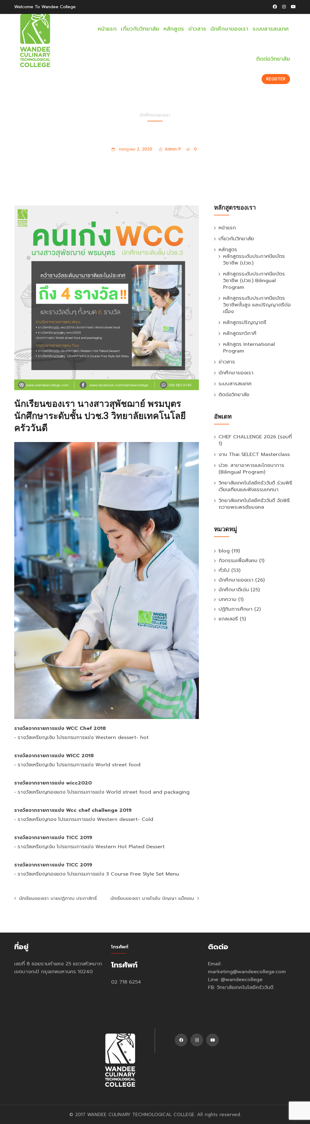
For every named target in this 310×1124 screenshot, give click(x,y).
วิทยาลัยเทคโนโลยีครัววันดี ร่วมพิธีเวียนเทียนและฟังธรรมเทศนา (255, 486)
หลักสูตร (173, 29)
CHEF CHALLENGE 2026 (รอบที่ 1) (255, 440)
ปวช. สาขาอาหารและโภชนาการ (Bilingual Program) (251, 468)
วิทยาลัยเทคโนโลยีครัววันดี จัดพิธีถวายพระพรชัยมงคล (254, 504)
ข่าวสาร (197, 29)
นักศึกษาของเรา (229, 29)
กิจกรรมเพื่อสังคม (238, 560)
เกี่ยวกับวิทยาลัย (140, 29)
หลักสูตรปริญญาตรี (244, 322)
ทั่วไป (224, 570)
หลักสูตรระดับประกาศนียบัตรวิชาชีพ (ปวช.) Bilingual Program (254, 280)
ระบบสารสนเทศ (270, 29)
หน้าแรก (107, 29)
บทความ (227, 599)
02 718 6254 (126, 982)
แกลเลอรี (228, 619)
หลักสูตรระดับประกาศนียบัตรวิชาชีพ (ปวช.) (254, 259)
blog (224, 551)
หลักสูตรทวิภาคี (239, 333)
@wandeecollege (241, 979)
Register (275, 79)
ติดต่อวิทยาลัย (273, 59)
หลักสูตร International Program (249, 347)
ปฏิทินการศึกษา (235, 609)
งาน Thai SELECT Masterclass (254, 454)
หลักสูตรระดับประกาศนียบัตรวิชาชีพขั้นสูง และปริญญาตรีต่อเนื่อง (257, 304)
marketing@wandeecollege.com (247, 971)
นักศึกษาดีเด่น (234, 589)
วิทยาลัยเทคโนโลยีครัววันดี (245, 987)
